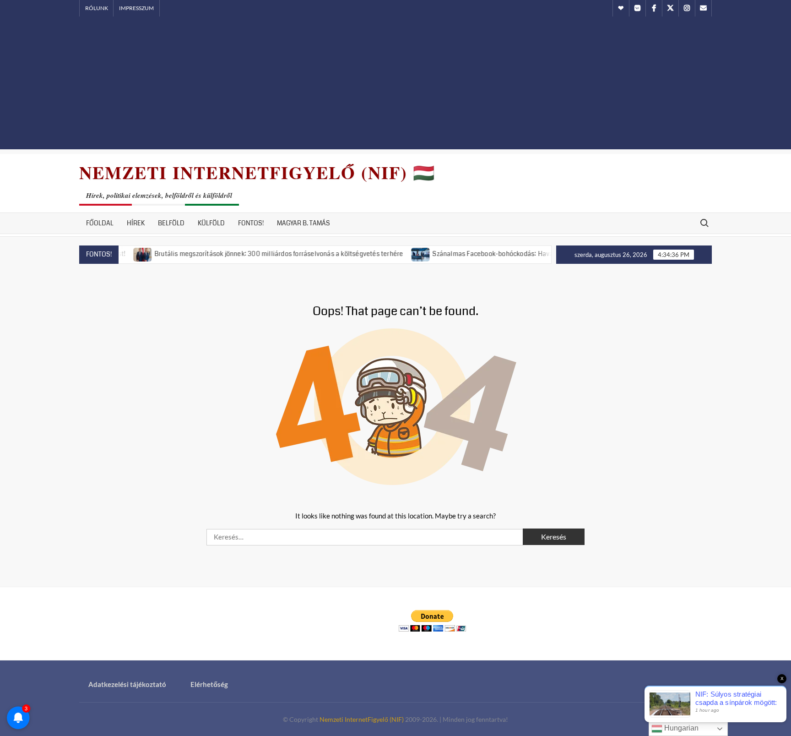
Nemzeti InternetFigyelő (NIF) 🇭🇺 (257, 172)
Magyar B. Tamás (303, 223)
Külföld (211, 223)
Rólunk (96, 8)
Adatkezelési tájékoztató (127, 684)
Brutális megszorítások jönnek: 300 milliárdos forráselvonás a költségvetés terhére (261, 253)
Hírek (136, 223)
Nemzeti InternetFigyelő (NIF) (362, 719)
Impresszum (136, 8)
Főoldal (100, 223)
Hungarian (680, 728)
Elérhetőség (209, 684)
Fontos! (251, 223)
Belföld (171, 223)
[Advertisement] (395, 85)
